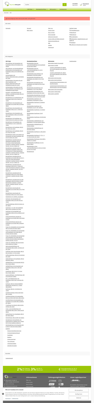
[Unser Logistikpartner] (75, 381)
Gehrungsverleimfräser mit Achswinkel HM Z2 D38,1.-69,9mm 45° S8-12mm (15, 248)
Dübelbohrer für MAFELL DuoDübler (14, 196)
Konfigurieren (78, 394)
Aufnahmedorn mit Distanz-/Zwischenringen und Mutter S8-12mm (15, 77)
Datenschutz (15, 398)
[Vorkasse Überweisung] (53, 381)
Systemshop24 (9, 358)
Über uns (28, 380)
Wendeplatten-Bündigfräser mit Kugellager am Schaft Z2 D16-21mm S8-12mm (36, 84)
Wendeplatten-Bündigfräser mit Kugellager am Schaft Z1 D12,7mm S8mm (35, 79)
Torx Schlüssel (10, 341)
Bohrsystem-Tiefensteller (54, 91)
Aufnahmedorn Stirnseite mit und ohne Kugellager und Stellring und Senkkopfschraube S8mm (14, 88)
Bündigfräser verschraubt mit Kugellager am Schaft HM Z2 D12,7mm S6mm (15, 189)
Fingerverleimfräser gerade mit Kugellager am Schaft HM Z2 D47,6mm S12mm (15, 218)
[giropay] (63, 384)
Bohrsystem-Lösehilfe (53, 93)
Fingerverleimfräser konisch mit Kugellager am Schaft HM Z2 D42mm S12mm (15, 223)
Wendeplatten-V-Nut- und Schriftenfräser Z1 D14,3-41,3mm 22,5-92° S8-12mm (36, 148)
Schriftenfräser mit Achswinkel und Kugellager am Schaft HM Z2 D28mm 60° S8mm (15, 301)
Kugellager (10, 335)
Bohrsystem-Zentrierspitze (54, 78)
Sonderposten (72, 61)
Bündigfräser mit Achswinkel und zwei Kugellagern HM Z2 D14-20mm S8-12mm (14, 114)
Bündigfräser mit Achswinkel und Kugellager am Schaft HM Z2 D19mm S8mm (15, 104)
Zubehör (8, 328)
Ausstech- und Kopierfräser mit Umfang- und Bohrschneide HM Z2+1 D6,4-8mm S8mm (15, 94)
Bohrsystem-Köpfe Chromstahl (55, 63)
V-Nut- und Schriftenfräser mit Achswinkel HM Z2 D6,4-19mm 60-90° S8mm (15, 310)
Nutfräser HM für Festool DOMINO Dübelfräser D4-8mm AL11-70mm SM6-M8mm (14, 285)
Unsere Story (29, 382)
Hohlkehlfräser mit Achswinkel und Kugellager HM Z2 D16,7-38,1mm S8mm (14, 267)
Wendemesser (30, 151)
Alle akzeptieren (79, 390)
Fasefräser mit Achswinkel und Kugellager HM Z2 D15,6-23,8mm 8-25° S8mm (15, 213)
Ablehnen (78, 397)
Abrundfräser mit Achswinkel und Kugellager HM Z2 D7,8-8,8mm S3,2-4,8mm (14, 65)
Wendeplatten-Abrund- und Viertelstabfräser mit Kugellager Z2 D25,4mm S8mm (36, 65)
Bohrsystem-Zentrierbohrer (55, 80)
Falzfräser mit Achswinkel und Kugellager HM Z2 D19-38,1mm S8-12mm (14, 200)
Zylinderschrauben (12, 345)
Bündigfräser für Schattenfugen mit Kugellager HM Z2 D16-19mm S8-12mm (14, 99)
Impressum (8, 398)
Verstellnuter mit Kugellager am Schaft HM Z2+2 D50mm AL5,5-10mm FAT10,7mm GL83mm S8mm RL (15, 321)
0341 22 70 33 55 (10, 384)
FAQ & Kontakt (29, 386)
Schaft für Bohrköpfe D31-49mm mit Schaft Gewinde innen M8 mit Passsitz (58, 74)
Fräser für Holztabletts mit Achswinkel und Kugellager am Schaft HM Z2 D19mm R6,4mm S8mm (15, 232)
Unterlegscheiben (11, 343)
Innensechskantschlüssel (13, 333)
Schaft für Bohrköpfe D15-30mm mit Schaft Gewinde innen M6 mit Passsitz (58, 69)
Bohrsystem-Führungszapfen (55, 89)
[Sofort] (53, 384)
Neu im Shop (29, 384)
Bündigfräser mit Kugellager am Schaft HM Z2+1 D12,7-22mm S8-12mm (14, 123)
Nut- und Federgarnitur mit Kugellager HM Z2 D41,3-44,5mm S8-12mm (15, 280)
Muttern (9, 337)
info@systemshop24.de (11, 386)
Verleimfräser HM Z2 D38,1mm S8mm (15, 317)
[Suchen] (65, 4)
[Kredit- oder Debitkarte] (63, 381)
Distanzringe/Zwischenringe (14, 331)
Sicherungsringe (11, 339)
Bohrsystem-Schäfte (53, 65)
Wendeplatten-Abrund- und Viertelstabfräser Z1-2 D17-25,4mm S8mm (35, 70)
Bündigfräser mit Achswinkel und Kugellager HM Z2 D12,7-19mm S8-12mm (14, 109)
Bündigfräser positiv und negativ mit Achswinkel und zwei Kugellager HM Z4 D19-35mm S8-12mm (15, 136)
